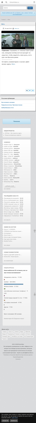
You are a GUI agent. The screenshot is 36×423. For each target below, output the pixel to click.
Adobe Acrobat (8, 146)
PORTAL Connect (8, 160)
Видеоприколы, (8, 164)
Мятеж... (6, 175)
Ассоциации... (8, 233)
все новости (7, 220)
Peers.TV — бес (8, 154)
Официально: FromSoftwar (11, 215)
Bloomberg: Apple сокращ (11, 208)
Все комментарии (28, 336)
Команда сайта (6, 336)
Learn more (15, 417)
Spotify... (6, 179)
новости (15, 196)
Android (16, 331)
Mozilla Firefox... (8, 241)
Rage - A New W (8, 156)
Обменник (27, 331)
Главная (4, 331)
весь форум (7, 245)
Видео (21, 331)
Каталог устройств (20, 334)
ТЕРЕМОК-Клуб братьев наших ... (13, 231)
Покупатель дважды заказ (11, 202)
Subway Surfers (8, 148)
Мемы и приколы (9, 166)
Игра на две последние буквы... (13, 237)
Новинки (7, 142)
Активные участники (17, 336)
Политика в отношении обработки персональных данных (18, 355)
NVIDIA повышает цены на (11, 204)
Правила (4, 339)
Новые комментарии (11, 252)
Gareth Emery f (8, 168)
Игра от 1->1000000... (10, 229)
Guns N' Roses (8, 162)
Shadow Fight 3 (8, 144)
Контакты (18, 359)
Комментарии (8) (9, 318)
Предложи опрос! (19, 318)
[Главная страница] (2, 2)
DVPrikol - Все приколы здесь (13, 133)
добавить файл (9, 186)
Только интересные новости (13, 135)
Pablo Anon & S (8, 172)
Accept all (5, 420)
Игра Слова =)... (8, 235)
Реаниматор (11, 334)
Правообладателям (18, 357)
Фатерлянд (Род (8, 181)
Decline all (14, 420)
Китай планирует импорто (11, 213)
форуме (13, 227)
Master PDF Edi (8, 150)
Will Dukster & (8, 170)
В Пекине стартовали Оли (11, 210)
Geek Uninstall (8, 177)
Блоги (28, 334)
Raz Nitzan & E (8, 174)
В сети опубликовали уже (11, 200)
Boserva (17, 28)
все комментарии (8, 260)
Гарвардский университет (11, 206)
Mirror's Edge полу (9, 212)
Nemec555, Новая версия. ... (12, 256)
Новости (10, 331)
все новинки (7, 188)
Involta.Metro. (8, 158)
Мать (13, 64)
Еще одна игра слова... (10, 239)
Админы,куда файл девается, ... (13, 254)
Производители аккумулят (11, 198)
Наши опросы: (9, 267)
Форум (4, 334)
